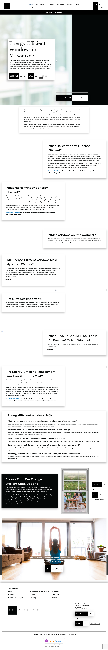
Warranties (55, 592)
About (10, 592)
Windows (11, 595)
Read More (8, 279)
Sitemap (54, 598)
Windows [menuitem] (29, 4)
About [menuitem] (77, 4)
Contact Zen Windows (55, 171)
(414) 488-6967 (14, 399)
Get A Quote (56, 595)
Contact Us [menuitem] (30, 8)
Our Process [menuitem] (60, 4)
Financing (33, 598)
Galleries (32, 595)
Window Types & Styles (15, 598)
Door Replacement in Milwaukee (40, 592)
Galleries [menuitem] (69, 4)
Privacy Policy (74, 634)
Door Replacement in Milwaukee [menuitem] (45, 4)
